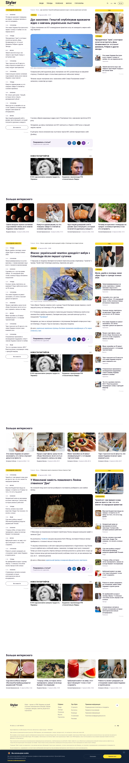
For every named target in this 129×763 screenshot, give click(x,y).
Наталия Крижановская (43, 232)
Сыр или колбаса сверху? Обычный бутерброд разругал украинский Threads (15, 521)
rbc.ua (120, 3)
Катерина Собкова (11, 461)
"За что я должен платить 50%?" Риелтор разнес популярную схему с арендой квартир (17, 349)
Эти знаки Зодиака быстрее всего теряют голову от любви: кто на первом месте (17, 30)
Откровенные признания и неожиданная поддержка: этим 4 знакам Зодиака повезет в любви (17, 339)
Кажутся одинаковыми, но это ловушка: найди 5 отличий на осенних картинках (15, 86)
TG (74, 143)
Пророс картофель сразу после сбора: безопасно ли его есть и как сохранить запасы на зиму (16, 307)
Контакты (74, 710)
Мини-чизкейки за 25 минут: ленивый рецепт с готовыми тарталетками (15, 318)
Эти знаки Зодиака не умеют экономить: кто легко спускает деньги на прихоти (16, 297)
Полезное (59, 3)
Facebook (44, 539)
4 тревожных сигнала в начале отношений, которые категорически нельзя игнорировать (15, 575)
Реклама (74, 718)
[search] (107, 3)
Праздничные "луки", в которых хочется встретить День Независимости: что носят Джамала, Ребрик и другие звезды (16, 42)
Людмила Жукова (11, 232)
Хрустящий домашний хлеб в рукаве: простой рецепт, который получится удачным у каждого (16, 120)
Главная (33, 10)
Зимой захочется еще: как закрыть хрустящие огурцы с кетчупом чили (15, 55)
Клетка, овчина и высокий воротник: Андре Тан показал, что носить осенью (17, 511)
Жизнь (37, 10)
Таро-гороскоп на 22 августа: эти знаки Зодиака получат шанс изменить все (16, 328)
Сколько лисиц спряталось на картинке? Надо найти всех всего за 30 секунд (16, 286)
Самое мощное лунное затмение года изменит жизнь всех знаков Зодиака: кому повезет (16, 76)
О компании (75, 715)
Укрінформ (43, 317)
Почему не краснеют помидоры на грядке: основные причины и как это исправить (16, 19)
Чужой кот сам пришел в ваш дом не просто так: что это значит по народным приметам (17, 479)
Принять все (112, 756)
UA (111, 3)
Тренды (50, 3)
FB (69, 143)
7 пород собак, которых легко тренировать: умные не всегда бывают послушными (15, 532)
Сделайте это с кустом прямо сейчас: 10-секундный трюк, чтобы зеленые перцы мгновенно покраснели (17, 274)
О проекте (74, 707)
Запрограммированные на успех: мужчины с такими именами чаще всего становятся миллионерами (17, 263)
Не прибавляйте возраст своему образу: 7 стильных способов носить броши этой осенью (16, 564)
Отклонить (93, 756)
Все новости (17, 127)
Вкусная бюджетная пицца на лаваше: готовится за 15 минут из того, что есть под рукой (16, 490)
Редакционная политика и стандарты (97, 707)
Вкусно (69, 3)
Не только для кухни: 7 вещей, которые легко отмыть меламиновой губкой (15, 97)
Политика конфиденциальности (95, 715)
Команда (74, 713)
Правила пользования (92, 710)
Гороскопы (79, 3)
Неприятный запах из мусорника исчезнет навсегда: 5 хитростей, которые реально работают (16, 500)
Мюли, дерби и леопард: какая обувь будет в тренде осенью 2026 (16, 252)
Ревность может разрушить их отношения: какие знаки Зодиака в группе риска (16, 553)
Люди (41, 3)
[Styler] (11, 3)
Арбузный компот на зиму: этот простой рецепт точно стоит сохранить (16, 543)
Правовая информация (92, 713)
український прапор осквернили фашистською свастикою (66, 560)
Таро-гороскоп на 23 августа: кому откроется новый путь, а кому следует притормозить (15, 65)
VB (83, 143)
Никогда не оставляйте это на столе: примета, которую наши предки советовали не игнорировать (15, 109)
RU (115, 3)
